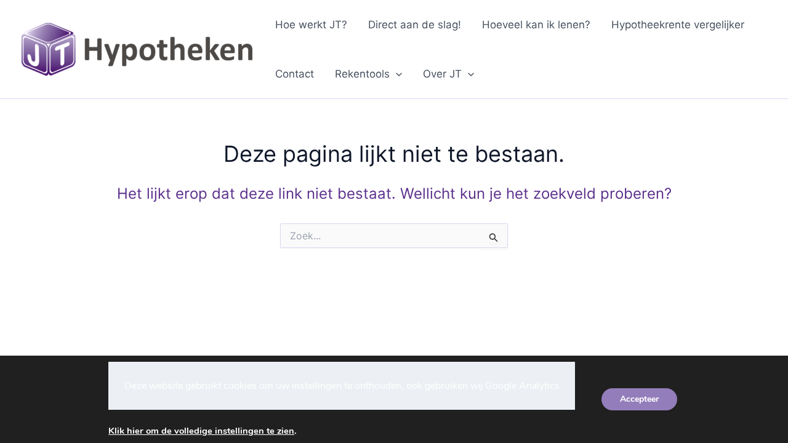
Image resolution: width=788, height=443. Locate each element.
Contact (294, 74)
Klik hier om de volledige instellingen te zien (201, 430)
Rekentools (362, 74)
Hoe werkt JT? (311, 24)
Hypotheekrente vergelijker (677, 24)
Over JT (442, 74)
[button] (396, 73)
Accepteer (639, 399)
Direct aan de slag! (414, 24)
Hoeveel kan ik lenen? (536, 24)
